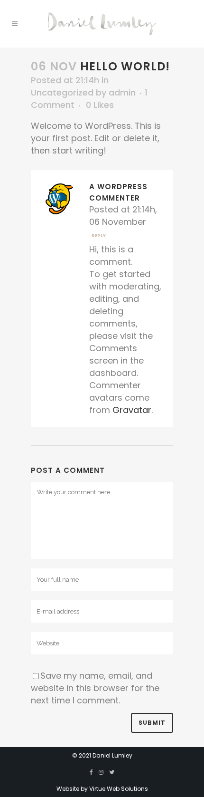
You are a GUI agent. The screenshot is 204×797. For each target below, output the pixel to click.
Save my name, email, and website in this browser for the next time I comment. (95, 688)
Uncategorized (62, 92)
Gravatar (131, 410)
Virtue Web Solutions (118, 789)
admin (122, 92)
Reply (99, 236)
